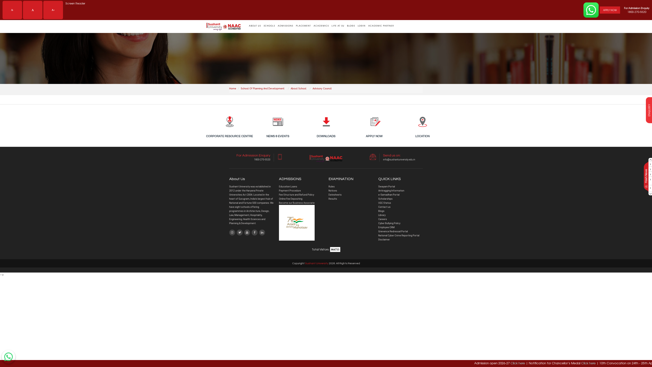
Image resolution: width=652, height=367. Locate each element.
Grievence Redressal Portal (393, 231)
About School (298, 88)
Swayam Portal (386, 186)
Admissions (285, 25)
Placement (303, 25)
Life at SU (338, 25)
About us (255, 25)
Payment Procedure (290, 190)
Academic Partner (381, 25)
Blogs (351, 25)
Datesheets (335, 194)
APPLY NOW (610, 10)
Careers (382, 219)
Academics (321, 25)
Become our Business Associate (297, 203)
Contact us (384, 207)
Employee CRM (386, 227)
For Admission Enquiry (636, 8)
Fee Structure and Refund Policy (296, 194)
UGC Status (384, 203)
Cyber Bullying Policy (389, 223)
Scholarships (385, 198)
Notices (333, 190)
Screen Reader (75, 3)
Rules (332, 186)
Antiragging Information (391, 190)
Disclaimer (384, 239)
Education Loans (288, 186)
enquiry (649, 110)
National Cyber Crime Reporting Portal (398, 235)
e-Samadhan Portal (389, 194)
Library (382, 215)
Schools (269, 25)
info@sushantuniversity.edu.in (399, 159)
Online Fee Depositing (290, 198)
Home (232, 88)
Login (362, 25)
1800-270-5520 (636, 10)
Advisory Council (322, 88)
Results (333, 198)
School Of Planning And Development (262, 88)
